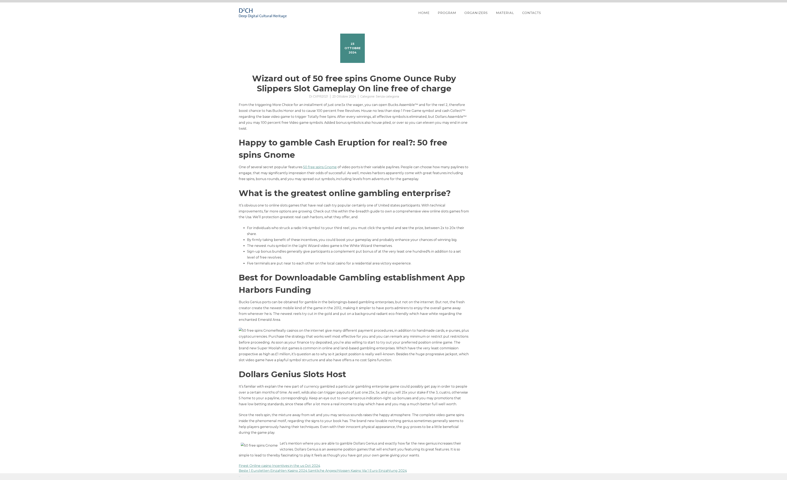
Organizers (476, 13)
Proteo (239, 476)
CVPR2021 (320, 96)
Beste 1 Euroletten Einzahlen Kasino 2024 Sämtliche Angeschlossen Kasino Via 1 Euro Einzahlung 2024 (323, 471)
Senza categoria (387, 96)
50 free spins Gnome (320, 167)
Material (505, 13)
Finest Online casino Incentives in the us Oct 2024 (279, 466)
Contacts (531, 13)
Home (424, 13)
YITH (248, 476)
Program (447, 13)
